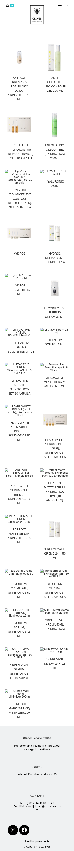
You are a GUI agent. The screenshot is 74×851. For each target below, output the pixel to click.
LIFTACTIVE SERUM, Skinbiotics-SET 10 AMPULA (19, 387)
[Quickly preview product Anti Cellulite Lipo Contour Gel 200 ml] (67, 50)
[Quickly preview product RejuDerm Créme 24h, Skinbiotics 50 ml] (32, 576)
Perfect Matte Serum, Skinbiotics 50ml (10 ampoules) (55, 491)
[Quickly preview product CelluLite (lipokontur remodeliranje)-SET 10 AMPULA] (32, 118)
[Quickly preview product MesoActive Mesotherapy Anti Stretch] (67, 370)
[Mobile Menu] (60, 5)
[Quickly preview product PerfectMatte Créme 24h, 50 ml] (67, 522)
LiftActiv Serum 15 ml (54, 342)
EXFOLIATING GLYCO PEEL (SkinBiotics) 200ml (55, 152)
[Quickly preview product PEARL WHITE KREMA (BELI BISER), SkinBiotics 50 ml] (32, 412)
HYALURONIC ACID (54, 183)
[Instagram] (13, 830)
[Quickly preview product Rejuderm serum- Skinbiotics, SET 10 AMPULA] (67, 576)
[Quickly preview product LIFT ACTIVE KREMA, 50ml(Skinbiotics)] (32, 335)
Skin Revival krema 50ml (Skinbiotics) (55, 624)
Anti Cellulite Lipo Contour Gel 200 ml (55, 84)
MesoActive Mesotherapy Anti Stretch (55, 382)
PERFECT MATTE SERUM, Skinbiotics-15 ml (19, 536)
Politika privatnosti (37, 841)
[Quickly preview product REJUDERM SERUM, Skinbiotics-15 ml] (32, 615)
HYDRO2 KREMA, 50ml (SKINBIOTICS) (55, 258)
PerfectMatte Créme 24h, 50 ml (54, 553)
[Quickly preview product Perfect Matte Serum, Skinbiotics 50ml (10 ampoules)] (67, 475)
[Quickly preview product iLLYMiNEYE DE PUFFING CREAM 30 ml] (67, 281)
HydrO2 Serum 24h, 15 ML (19, 290)
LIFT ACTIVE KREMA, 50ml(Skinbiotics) (22, 347)
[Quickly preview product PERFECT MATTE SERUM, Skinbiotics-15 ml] (32, 522)
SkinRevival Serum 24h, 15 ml (54, 664)
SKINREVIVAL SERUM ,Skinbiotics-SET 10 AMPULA (19, 671)
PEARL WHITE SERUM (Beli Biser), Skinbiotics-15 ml (19, 494)
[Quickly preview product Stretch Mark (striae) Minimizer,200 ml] (32, 696)
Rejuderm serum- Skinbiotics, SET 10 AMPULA (55, 590)
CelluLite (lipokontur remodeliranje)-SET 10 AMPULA (21, 152)
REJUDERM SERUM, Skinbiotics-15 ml (19, 629)
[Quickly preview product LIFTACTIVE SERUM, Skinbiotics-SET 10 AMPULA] (32, 370)
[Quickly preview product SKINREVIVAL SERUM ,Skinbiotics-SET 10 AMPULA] (32, 654)
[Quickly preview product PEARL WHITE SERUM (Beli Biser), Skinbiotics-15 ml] (32, 475)
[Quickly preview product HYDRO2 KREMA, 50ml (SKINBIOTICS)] (67, 226)
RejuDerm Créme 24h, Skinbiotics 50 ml (19, 590)
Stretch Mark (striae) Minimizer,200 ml (19, 710)
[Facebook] (24, 830)
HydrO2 (19, 253)
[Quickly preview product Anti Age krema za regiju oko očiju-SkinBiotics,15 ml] (32, 50)
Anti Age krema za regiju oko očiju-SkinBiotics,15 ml (19, 88)
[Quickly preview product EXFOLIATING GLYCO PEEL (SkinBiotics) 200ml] (67, 118)
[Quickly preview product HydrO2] (32, 226)
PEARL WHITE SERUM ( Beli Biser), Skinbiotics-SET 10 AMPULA (55, 448)
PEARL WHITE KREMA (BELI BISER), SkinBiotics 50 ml (19, 431)
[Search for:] (65, 5)
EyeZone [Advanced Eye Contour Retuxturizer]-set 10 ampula (20, 198)
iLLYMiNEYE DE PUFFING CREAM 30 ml (54, 312)
